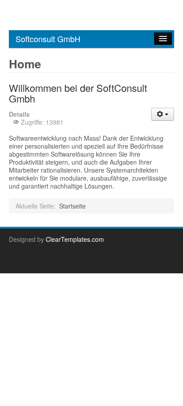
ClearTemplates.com (75, 239)
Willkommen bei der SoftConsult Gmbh (78, 93)
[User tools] (162, 114)
